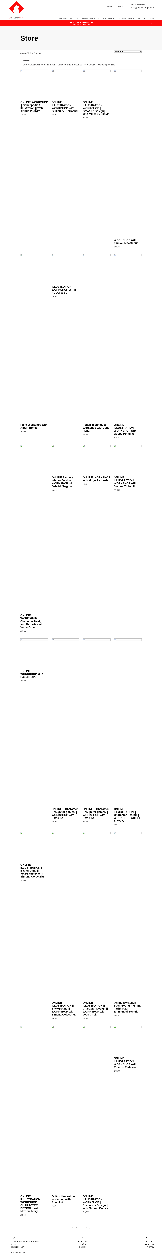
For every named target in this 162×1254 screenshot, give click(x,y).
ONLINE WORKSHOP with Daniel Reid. (31, 673)
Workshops (107, 18)
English (82, 1247)
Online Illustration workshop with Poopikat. (63, 1199)
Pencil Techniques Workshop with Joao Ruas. (96, 427)
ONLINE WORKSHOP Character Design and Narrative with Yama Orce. (32, 621)
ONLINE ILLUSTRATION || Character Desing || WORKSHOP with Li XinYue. (127, 814)
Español (82, 1244)
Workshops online (106, 64)
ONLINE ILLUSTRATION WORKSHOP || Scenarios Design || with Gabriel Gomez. (96, 1202)
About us (141, 18)
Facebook (101, 6)
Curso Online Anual (66, 18)
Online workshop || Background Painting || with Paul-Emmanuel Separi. (127, 1007)
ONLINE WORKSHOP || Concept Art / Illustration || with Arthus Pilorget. (34, 107)
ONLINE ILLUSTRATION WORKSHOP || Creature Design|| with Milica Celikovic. (96, 108)
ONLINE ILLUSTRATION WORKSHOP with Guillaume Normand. (65, 107)
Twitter (113, 6)
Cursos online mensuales (87, 18)
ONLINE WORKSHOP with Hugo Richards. (96, 479)
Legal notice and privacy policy (25, 1241)
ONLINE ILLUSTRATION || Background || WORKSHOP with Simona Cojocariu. (32, 870)
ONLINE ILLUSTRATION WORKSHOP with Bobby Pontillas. (125, 429)
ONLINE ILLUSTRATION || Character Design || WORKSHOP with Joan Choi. (95, 1008)
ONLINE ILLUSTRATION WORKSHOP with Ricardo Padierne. (125, 1063)
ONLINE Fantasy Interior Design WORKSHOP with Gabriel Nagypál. (63, 482)
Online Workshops (125, 18)
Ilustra (152, 18)
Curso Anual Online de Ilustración (39, 64)
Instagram (107, 6)
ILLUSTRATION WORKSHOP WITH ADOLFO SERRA (64, 289)
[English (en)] (120, 6)
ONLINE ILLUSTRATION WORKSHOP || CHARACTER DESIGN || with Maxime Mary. (30, 1204)
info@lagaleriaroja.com (142, 7)
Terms (13, 1244)
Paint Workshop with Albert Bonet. (33, 426)
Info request (82, 1241)
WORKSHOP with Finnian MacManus (126, 242)
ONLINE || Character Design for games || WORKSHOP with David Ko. (65, 813)
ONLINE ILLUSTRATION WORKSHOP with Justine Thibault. (125, 482)
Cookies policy (17, 1247)
